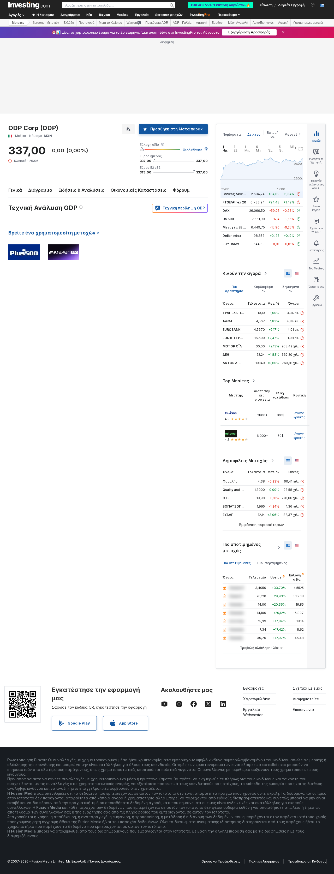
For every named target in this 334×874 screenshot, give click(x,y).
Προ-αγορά (86, 23)
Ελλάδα (68, 23)
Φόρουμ (181, 190)
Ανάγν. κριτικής (299, 415)
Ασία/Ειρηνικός (263, 23)
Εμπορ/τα (272, 134)
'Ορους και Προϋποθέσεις (220, 861)
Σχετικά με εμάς (308, 688)
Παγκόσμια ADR (156, 23)
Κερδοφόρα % (263, 289)
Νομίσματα (232, 134)
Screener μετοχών (169, 15)
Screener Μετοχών (46, 23)
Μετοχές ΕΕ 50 (235, 227)
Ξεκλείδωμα (192, 149)
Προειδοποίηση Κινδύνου (307, 861)
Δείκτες (253, 134)
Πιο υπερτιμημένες (272, 563)
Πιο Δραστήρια (234, 289)
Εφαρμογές (253, 688)
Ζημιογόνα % (290, 289)
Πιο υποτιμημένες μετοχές (242, 547)
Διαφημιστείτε (306, 699)
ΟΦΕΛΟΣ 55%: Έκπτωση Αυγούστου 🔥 (220, 5)
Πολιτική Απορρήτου (264, 861)
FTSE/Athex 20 (234, 202)
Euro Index (231, 244)
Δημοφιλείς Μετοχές (245, 460)
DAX (226, 211)
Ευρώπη (218, 23)
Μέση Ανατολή (238, 23)
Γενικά (15, 190)
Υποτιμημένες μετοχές (308, 23)
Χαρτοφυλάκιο (256, 699)
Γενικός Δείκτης (236, 194)
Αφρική (283, 23)
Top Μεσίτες (236, 380)
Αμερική (201, 23)
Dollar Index (232, 236)
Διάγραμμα (40, 190)
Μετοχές (292, 134)
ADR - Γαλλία (182, 23)
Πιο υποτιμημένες (237, 563)
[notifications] (313, 4)
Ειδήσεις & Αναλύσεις (81, 190)
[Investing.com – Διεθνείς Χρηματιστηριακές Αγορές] (29, 5)
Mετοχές (18, 23)
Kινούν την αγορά (242, 273)
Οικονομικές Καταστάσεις (138, 190)
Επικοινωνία (303, 709)
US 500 (228, 219)
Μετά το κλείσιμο (110, 23)
